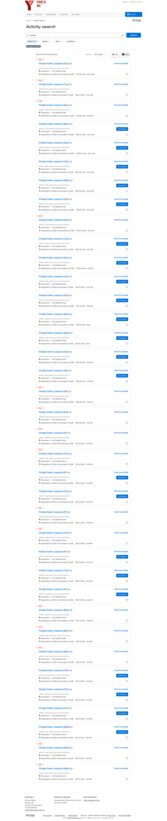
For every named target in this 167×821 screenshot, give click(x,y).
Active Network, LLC (74, 818)
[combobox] (99, 54)
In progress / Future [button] (33, 46)
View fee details (121, 63)
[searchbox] (75, 35)
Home (28, 21)
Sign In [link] (125, 2)
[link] (54, 63)
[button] (122, 35)
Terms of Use (111, 815)
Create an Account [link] (136, 2)
